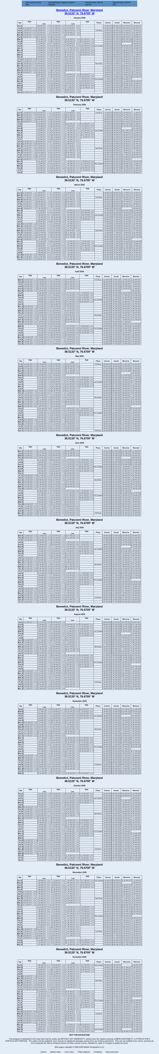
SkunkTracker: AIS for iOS (121, 4)
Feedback (98, 1052)
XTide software (84, 1052)
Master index (55, 1052)
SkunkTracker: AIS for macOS (94, 4)
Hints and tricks (112, 1052)
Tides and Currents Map (33, 4)
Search (44, 1052)
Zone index (69, 1052)
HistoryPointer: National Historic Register (61, 4)
